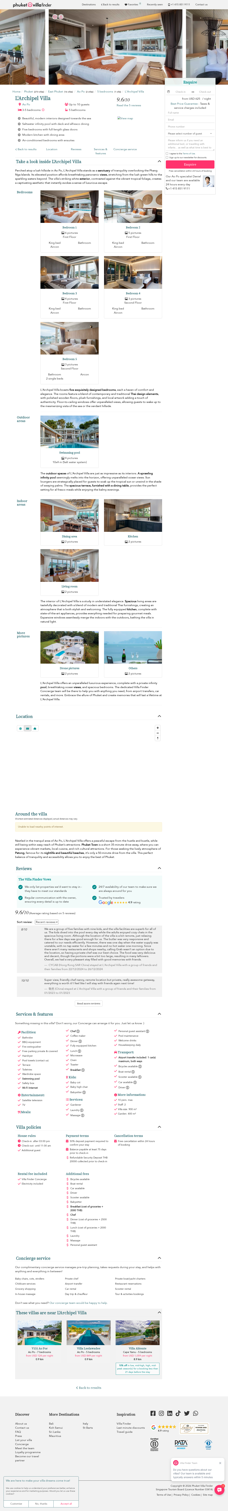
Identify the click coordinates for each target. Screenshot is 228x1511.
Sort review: (24, 922)
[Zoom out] (157, 733)
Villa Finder (124, 1424)
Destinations (89, 4)
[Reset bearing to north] (157, 738)
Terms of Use (189, 153)
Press (18, 1436)
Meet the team (24, 1448)
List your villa (23, 1440)
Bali (51, 1424)
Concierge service (125, 149)
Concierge (22, 1444)
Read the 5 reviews (129, 105)
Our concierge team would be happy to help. (79, 1303)
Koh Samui (56, 1428)
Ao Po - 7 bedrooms (39, 1352)
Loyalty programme (28, 1452)
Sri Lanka (54, 1432)
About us (21, 1424)
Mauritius (55, 1436)
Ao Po (26, 104)
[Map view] (27, 728)
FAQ (18, 1432)
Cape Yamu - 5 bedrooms (137, 1352)
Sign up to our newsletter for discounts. (188, 157)
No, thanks (41, 1503)
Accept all (66, 1503)
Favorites (134, 4)
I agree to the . (182, 153)
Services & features (100, 151)
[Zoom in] (157, 727)
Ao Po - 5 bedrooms (88, 1352)
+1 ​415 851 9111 (180, 4)
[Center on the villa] (35, 728)
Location (51, 149)
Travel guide (125, 1432)
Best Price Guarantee (184, 104)
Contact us (201, 4)
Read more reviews (88, 1003)
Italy (85, 1424)
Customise (16, 1503)
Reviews (76, 149)
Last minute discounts (131, 1428)
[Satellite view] (20, 728)
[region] (88, 764)
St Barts (88, 1428)
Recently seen (155, 4)
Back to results (111, 4)
